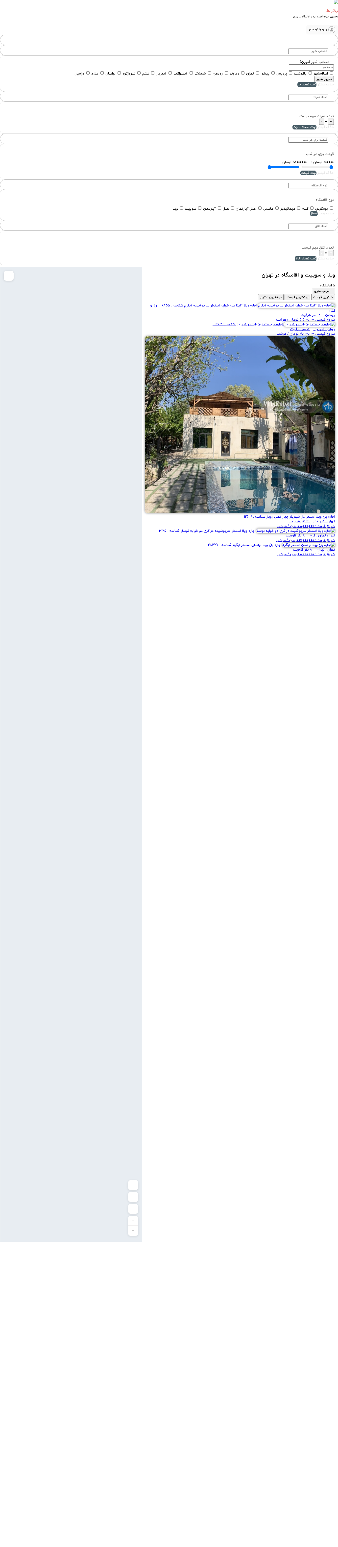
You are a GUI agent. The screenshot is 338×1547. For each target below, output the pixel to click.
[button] (322, 30)
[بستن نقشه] (9, 276)
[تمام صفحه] (133, 1185)
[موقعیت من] (133, 1209)
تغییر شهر (324, 79)
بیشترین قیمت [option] (297, 297)
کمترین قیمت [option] (323, 297)
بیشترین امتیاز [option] (271, 297)
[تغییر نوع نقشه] (133, 1197)
